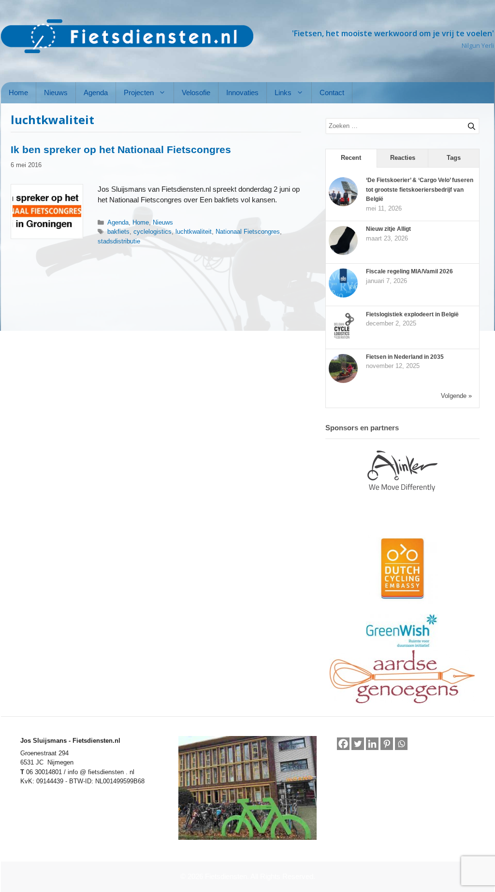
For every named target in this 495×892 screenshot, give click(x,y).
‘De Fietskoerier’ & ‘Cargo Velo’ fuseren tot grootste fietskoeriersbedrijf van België (419, 189)
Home (18, 92)
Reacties (402, 157)
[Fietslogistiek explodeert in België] (343, 338)
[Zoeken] (467, 124)
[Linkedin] (372, 743)
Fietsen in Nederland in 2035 (405, 357)
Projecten (139, 92)
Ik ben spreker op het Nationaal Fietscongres (121, 149)
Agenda (96, 92)
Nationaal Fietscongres (248, 231)
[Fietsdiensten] (127, 36)
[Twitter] (357, 743)
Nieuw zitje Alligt (388, 229)
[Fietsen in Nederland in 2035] (343, 381)
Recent (351, 157)
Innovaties (242, 92)
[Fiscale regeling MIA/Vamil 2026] (343, 295)
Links (283, 92)
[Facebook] (343, 743)
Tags (454, 157)
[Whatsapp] (401, 744)
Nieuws (56, 92)
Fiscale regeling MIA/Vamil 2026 (409, 271)
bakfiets (118, 231)
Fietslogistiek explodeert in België (412, 314)
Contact (332, 92)
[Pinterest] (386, 743)
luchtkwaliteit (193, 231)
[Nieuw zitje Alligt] (343, 253)
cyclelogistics (152, 231)
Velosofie (196, 92)
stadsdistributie (119, 241)
